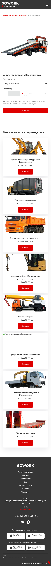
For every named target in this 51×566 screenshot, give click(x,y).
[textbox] (14, 93)
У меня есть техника (25, 472)
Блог (25, 482)
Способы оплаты (26, 557)
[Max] (28, 522)
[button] (25, 110)
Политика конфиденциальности (12, 557)
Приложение (25, 479)
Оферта (34, 557)
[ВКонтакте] (23, 522)
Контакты (25, 475)
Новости (25, 489)
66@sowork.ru (25, 509)
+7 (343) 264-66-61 (25, 515)
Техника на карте (25, 485)
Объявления (25, 492)
